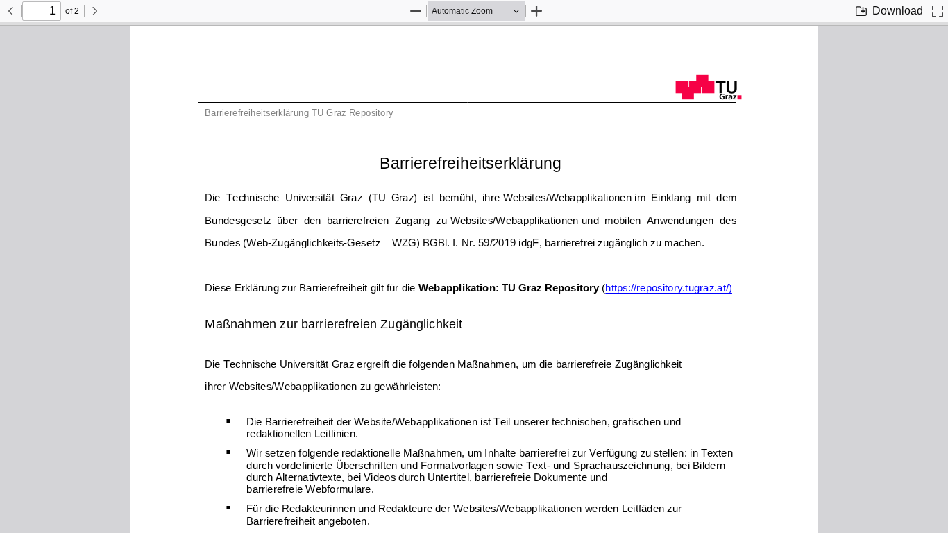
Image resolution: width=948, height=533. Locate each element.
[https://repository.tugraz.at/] (666, 293)
